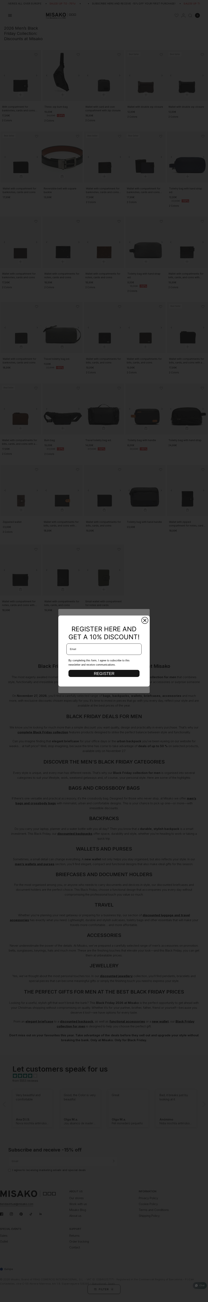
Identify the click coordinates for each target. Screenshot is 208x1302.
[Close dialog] (145, 620)
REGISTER (104, 673)
